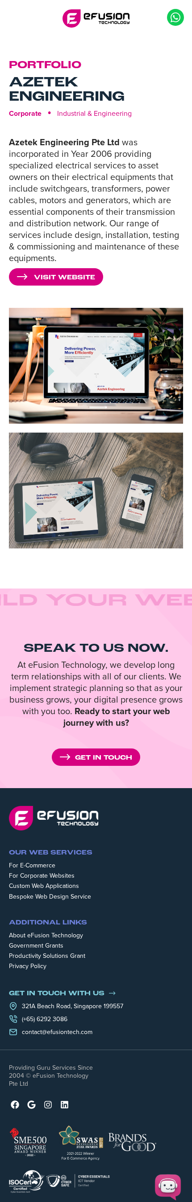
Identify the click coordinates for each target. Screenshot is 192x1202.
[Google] (31, 1105)
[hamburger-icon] (15, 18)
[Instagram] (48, 1105)
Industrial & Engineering (94, 113)
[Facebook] (15, 1105)
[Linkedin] (64, 1105)
